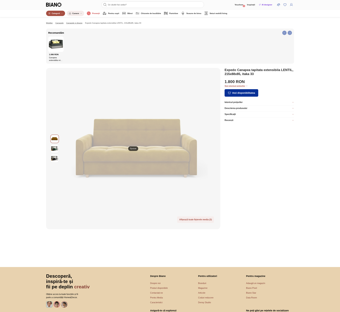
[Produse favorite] (285, 4)
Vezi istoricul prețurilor (235, 86)
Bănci (130, 13)
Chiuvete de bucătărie (151, 13)
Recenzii (229, 120)
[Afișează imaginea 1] (54, 139)
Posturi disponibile (159, 288)
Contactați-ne (156, 293)
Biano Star (251, 293)
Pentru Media (156, 298)
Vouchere (240, 5)
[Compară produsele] (278, 4)
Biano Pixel (251, 288)
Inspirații (251, 5)
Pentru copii (113, 13)
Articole (201, 293)
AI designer (267, 5)
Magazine (202, 288)
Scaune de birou (193, 13)
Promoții (96, 13)
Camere (75, 13)
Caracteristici (156, 302)
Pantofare (173, 13)
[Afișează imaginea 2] (54, 148)
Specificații (230, 114)
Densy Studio (204, 302)
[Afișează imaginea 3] (54, 158)
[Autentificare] (291, 4)
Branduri (202, 283)
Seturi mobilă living (218, 13)
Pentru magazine (255, 276)
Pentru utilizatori (207, 276)
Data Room (251, 298)
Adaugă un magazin (255, 283)
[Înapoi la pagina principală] (59, 4)
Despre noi (155, 283)
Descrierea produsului (236, 108)
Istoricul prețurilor (234, 102)
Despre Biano (158, 276)
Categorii (56, 13)
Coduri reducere (205, 298)
